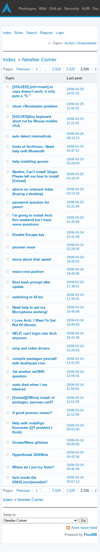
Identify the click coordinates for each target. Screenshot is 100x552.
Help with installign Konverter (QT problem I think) (32, 427)
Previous (23, 69)
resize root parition (28, 272)
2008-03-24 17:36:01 (75, 284)
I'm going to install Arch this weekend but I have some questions (32, 219)
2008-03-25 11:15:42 (75, 121)
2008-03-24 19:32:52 (75, 259)
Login (60, 33)
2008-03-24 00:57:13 (75, 480)
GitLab (55, 8)
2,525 (70, 69)
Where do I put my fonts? (33, 467)
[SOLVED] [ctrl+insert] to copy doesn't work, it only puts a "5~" (33, 91)
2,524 (56, 69)
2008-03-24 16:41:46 (75, 335)
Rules (18, 33)
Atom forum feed (84, 528)
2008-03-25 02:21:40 (75, 204)
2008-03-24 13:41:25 (75, 361)
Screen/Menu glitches (30, 443)
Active (69, 43)
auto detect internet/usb (31, 136)
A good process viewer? (32, 413)
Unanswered (86, 43)
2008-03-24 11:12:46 (75, 412)
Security (71, 8)
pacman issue (23, 247)
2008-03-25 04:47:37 (75, 149)
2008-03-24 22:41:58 (75, 235)
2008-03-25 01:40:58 (75, 220)
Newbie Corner (39, 59)
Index (7, 33)
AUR (86, 8)
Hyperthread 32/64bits (30, 455)
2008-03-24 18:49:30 (75, 271)
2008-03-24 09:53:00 (75, 428)
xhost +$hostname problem (35, 106)
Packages (27, 8)
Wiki (43, 8)
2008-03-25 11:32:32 (75, 106)
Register (46, 33)
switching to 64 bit (27, 297)
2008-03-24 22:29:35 (75, 247)
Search (31, 33)
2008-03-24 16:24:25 (75, 348)
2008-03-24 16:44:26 (75, 322)
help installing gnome (30, 161)
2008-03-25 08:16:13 (75, 136)
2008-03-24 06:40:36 (75, 467)
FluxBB (90, 534)
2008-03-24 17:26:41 (75, 297)
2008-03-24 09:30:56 (75, 442)
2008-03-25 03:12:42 (75, 191)
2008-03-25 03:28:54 (75, 161)
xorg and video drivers (31, 348)
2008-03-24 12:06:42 (75, 374)
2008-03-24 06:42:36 (75, 455)
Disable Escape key (28, 235)
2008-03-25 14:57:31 (75, 91)
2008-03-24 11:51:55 (75, 400)
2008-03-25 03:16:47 (75, 176)
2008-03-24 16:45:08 (75, 309)
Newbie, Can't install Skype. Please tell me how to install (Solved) (35, 176)
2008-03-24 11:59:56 (75, 387)
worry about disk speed (31, 259)
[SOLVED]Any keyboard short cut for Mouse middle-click (35, 121)
